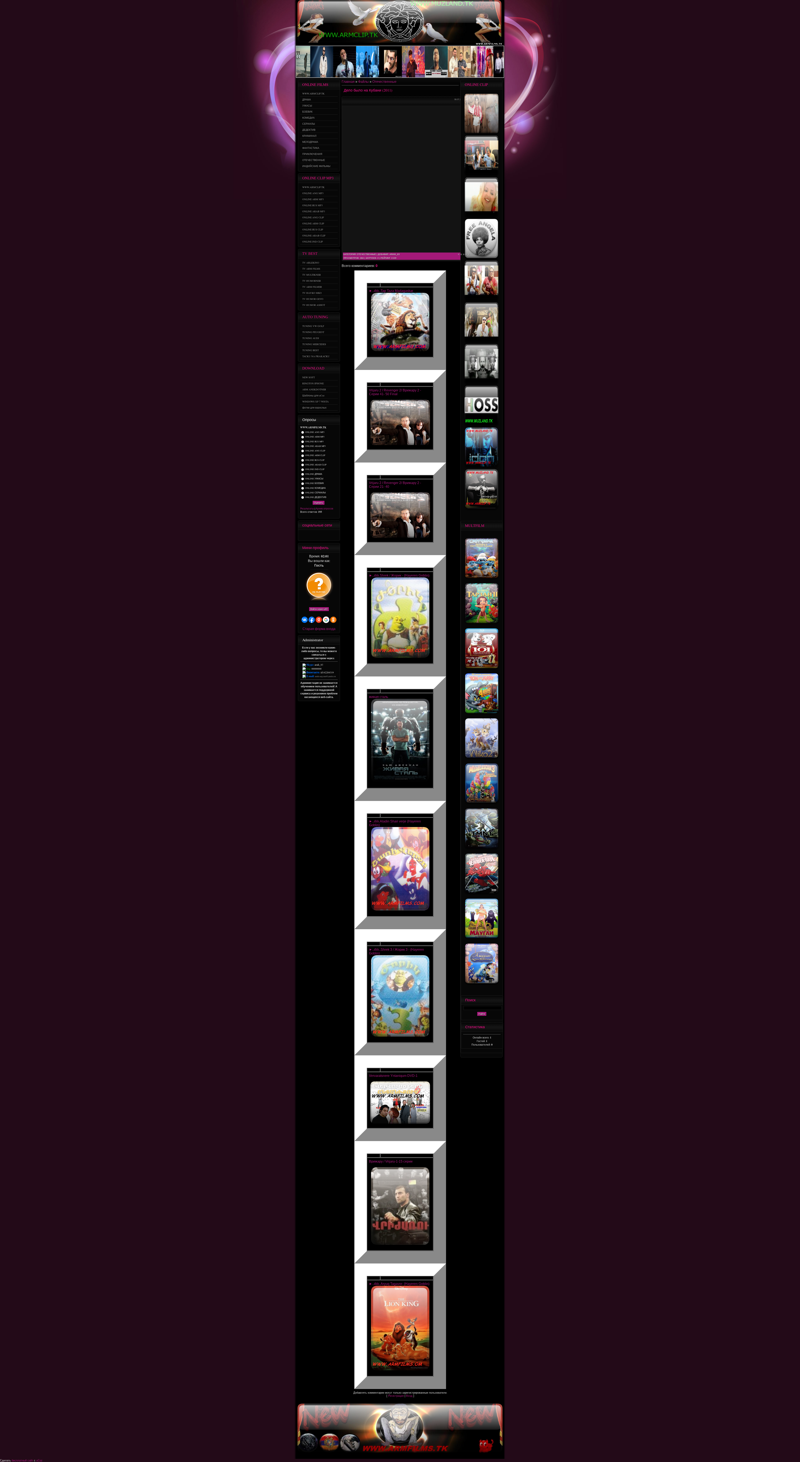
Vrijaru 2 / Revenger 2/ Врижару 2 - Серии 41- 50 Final (395, 392)
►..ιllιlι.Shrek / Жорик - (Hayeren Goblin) (399, 575)
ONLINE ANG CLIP (315, 450)
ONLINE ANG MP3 (314, 432)
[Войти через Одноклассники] (333, 620)
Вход (409, 1395)
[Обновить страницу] (336, 535)
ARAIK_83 (395, 254)
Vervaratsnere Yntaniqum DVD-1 (393, 1075)
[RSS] (331, 535)
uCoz (39, 1460)
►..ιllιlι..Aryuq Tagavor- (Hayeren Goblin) (399, 1284)
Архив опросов (324, 508)
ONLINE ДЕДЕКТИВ (315, 497)
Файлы (363, 81)
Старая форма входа (318, 628)
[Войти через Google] (326, 619)
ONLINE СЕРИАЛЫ (315, 492)
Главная (348, 81)
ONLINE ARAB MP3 (315, 446)
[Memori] (303, 535)
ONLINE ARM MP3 (314, 436)
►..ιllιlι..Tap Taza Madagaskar (391, 291)
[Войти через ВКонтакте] (304, 620)
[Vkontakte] (325, 535)
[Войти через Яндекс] (319, 620)
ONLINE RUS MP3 (314, 441)
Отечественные (384, 81)
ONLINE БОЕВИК (314, 483)
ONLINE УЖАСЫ (314, 478)
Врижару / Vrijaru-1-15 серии (390, 1161)
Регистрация (396, 1395)
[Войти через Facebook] (312, 620)
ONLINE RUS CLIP (314, 460)
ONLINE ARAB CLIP (315, 464)
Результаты (307, 508)
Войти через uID (319, 609)
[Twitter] (309, 535)
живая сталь (378, 697)
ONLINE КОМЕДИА (315, 487)
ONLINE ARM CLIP (315, 455)
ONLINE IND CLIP (314, 469)
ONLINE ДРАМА (313, 474)
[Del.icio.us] (314, 535)
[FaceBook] (320, 535)
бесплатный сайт (22, 1460)
